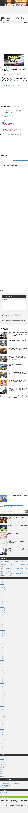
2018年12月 (2, 736)
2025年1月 (2, 607)
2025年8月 (2, 594)
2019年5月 (2, 727)
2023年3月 (2, 645)
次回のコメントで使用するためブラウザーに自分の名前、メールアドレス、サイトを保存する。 (13, 315)
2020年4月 (2, 707)
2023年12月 (2, 630)
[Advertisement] (14, 39)
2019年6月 (2, 725)
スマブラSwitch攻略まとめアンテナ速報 (9, 783)
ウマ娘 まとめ (3, 794)
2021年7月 (2, 681)
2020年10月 (2, 697)
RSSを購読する (4, 797)
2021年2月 (2, 690)
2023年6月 (2, 640)
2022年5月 (2, 663)
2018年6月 (2, 746)
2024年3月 (2, 624)
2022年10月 (2, 654)
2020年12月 (2, 693)
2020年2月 (2, 711)
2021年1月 (2, 691)
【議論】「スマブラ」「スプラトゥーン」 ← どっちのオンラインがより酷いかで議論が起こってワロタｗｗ (17, 358)
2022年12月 (2, 651)
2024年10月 (2, 612)
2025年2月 (2, 605)
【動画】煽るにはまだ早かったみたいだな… (13, 505)
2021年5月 (2, 684)
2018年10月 (2, 739)
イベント (2, 759)
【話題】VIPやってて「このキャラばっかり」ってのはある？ (12, 561)
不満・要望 (2, 766)
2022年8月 (2, 658)
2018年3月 (2, 752)
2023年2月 (2, 647)
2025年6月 (2, 598)
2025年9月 (2, 592)
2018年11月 (2, 737)
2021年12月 (2, 672)
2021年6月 (2, 683)
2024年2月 (2, 626)
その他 (1, 757)
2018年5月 (2, 748)
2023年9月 (2, 635)
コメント (4, 299)
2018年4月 (2, 750)
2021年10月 (2, 676)
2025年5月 (2, 600)
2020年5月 (2, 706)
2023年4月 (2, 644)
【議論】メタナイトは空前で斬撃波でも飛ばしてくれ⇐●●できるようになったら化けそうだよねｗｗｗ (17, 334)
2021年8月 (2, 679)
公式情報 (2, 767)
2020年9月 (2, 699)
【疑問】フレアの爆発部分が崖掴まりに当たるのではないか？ (13, 568)
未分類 (1, 773)
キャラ (1, 760)
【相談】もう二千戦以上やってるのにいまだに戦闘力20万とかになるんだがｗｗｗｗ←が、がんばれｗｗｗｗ (17, 389)
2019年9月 (2, 720)
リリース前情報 (3, 764)
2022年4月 (2, 665)
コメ (26, 22)
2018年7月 (2, 744)
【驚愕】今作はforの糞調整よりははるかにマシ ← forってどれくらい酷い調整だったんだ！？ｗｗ (17, 374)
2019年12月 (2, 714)
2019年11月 (2, 716)
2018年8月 (2, 743)
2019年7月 (2, 723)
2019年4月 (2, 729)
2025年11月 (2, 589)
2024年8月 (2, 615)
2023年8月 (2, 637)
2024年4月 (2, 623)
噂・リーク (2, 769)
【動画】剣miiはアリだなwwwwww (11, 506)
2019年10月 (2, 718)
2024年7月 (2, 617)
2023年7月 (2, 638)
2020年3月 (2, 709)
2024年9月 (2, 614)
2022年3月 (2, 667)
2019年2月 (2, 732)
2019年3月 (2, 730)
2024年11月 (2, 610)
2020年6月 (2, 704)
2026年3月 (2, 582)
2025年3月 (2, 603)
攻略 (1, 771)
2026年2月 (2, 584)
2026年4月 (2, 580)
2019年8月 (2, 722)
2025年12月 (2, 587)
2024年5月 (2, 621)
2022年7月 (2, 660)
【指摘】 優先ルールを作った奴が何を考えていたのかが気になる (13, 564)
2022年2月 (2, 668)
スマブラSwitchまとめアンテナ (7, 785)
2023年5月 (2, 642)
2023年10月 (2, 633)
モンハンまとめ (3, 792)
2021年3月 (2, 688)
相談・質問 (2, 776)
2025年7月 (2, 596)
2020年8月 (2, 700)
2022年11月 (2, 653)
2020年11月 (2, 695)
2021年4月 (2, 686)
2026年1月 (2, 585)
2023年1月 (2, 649)
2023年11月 (2, 631)
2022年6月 (2, 661)
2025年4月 (2, 601)
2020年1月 (2, 713)
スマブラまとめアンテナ (5, 781)
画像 (1, 774)
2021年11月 (2, 674)
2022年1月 (2, 670)
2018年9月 (2, 741)
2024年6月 (2, 619)
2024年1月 (2, 628)
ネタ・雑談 (4, 290)
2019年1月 (2, 734)
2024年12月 (2, 608)
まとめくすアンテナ (4, 786)
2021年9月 (2, 677)
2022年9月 (2, 656)
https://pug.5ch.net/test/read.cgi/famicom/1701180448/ (20, 160)
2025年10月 (2, 591)
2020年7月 (2, 702)
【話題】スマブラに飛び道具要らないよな (8, 571)
